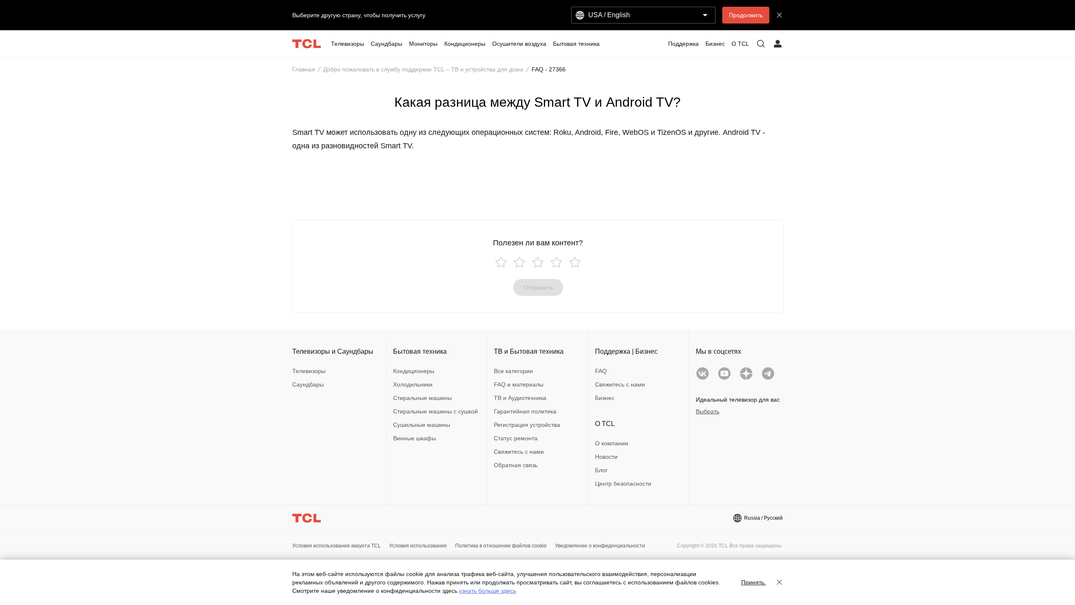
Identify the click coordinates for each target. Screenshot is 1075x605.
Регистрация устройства (527, 424)
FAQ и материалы (518, 384)
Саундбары (308, 384)
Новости (606, 456)
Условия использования (418, 546)
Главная (303, 69)
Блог (601, 470)
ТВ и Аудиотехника (520, 398)
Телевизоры (308, 371)
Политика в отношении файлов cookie (501, 546)
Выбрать (707, 411)
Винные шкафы (414, 438)
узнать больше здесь (487, 590)
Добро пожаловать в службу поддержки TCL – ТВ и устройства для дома (423, 69)
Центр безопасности (623, 483)
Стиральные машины (422, 398)
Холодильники (413, 384)
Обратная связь (516, 465)
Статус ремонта (516, 438)
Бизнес (604, 398)
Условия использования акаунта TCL (336, 546)
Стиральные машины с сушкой (435, 411)
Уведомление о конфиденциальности (600, 546)
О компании (611, 443)
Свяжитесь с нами (519, 451)
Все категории (513, 371)
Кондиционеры (413, 371)
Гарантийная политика (525, 411)
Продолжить (746, 15)
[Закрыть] (779, 582)
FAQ (601, 371)
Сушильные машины (421, 424)
